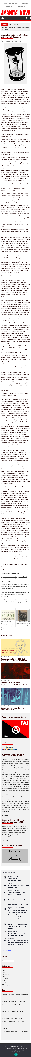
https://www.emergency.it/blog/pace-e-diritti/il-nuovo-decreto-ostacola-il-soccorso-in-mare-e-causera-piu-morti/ (14, 579)
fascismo (22, 1001)
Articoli (4, 972)
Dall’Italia (4, 981)
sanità (8, 1025)
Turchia (14, 1035)
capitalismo (14, 998)
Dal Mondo (5, 979)
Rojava (18, 1021)
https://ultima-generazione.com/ (10, 573)
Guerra (15, 1008)
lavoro (4, 1011)
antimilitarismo (6, 998)
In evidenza (5, 983)
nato (16, 1018)
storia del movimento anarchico (10, 1031)
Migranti (14, 602)
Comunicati (5, 974)
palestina (21, 1018)
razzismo (4, 1021)
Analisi (4, 970)
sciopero (14, 1025)
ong (18, 602)
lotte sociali (9, 602)
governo (10, 1008)
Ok (16, 1054)
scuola (19, 1025)
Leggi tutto (5, 815)
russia (4, 1025)
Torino (4, 1035)
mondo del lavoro (14, 1014)
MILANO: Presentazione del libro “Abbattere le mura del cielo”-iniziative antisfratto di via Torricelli (18, 902)
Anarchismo (12, 994)
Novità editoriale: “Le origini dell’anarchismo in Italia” (23, 623)
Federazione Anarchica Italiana (10, 1004)
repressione (22, 602)
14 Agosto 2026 (6, 680)
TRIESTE (9, 1035)
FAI (18, 1001)
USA (24, 1035)
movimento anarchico (7, 1018)
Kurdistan (25, 1008)
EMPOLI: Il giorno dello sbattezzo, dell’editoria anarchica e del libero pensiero (17, 926)
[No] (29, 1051)
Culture (4, 976)
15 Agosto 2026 (6, 656)
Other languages (6, 985)
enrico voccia (12, 1001)
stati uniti (4, 1028)
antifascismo (24, 994)
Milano (21, 1011)
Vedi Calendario (6, 950)
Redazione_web (17, 41)
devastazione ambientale (21, 599)
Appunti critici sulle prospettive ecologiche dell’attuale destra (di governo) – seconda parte (7, 625)
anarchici (4, 994)
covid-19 (21, 998)
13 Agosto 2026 (6, 705)
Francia (4, 1008)
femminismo (22, 1004)
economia (4, 1001)
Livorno (9, 1011)
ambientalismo (5, 599)
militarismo (5, 1014)
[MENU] (29, 18)
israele (19, 1008)
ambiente (12, 599)
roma (22, 1021)
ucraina (19, 1035)
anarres (18, 994)
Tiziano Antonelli (24, 1031)
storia (10, 1028)
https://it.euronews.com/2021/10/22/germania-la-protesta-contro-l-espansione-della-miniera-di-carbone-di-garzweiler (15, 586)
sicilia (24, 1025)
